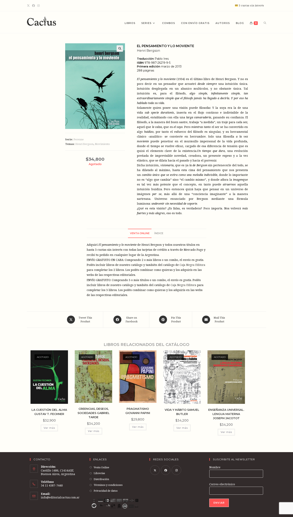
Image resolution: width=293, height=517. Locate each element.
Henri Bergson (84, 144)
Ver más (49, 427)
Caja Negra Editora (192, 265)
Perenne (79, 139)
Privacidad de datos (106, 490)
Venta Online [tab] (139, 233)
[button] (120, 48)
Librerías (99, 473)
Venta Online (101, 467)
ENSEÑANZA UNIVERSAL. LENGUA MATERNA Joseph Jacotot (226, 414)
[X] (29, 6)
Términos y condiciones (108, 485)
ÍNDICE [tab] (158, 233)
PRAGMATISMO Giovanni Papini (137, 411)
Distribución (101, 479)
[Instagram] (38, 6)
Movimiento (102, 144)
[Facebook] (33, 6)
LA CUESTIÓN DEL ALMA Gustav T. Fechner (49, 412)
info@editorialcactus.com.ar (60, 497)
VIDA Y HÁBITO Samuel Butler (182, 412)
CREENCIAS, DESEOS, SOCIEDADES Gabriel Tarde (94, 413)
